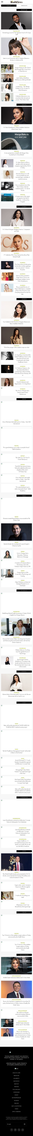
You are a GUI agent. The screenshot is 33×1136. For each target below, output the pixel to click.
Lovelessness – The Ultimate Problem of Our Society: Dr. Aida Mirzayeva (23, 88)
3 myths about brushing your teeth (22, 896)
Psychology (16, 611)
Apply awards (16, 1111)
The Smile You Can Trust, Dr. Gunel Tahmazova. (23, 458)
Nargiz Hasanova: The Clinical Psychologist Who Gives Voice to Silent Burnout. (23, 69)
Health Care (16, 56)
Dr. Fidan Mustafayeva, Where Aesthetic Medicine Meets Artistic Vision (16, 128)
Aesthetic (16, 345)
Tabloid (16, 933)
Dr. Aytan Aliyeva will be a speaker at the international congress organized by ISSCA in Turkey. (23, 165)
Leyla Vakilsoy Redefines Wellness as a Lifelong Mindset (23, 79)
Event (16, 723)
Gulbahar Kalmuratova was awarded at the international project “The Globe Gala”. (23, 98)
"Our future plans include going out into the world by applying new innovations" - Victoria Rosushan (23, 266)
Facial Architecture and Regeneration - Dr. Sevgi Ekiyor (23, 383)
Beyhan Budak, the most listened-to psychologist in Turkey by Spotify (16, 545)
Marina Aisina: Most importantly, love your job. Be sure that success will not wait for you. (16, 695)
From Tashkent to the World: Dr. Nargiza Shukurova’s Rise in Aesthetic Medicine (16, 322)
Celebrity (16, 227)
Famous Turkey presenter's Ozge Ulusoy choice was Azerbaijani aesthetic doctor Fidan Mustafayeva (23, 278)
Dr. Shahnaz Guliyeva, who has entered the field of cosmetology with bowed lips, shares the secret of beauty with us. (23, 371)
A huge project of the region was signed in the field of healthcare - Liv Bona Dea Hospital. (22, 198)
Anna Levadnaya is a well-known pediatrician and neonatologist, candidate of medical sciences (23, 176)
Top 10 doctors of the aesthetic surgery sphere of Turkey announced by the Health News (16, 936)
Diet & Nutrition (16, 975)
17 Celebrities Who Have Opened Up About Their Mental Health (17, 256)
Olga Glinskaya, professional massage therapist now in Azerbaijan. (22, 583)
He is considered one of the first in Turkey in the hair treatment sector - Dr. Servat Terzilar (23, 187)
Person (16, 516)
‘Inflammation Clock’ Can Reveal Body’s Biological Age (22, 906)
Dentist (17, 420)
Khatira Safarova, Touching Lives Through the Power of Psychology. (23, 651)
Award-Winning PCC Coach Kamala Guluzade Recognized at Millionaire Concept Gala (22, 762)
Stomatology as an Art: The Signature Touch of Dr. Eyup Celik (16, 33)
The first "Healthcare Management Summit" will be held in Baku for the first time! (16, 752)
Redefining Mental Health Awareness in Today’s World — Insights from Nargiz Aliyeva (16, 614)
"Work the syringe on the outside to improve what (16, 347)
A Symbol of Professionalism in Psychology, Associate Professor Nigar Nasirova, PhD (23, 564)
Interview (16, 692)
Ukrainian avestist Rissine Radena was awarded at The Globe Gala (16, 519)
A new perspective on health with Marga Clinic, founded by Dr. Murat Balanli (16, 154)
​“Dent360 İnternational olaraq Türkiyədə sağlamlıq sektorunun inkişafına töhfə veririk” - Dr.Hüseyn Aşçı (23, 468)
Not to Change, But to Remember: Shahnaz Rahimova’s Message (22, 555)
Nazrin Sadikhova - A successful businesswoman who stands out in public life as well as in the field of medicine (23, 843)
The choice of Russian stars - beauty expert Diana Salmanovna (23, 392)
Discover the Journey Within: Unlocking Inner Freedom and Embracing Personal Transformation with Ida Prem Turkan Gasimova (16, 640)
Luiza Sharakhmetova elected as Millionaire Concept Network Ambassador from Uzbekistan (16, 821)
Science (16, 872)
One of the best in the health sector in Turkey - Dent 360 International (16, 423)
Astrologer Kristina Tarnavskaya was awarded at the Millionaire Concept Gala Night (23, 781)
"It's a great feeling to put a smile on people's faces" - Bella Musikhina (16, 448)
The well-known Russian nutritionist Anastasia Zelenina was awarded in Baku (22, 1014)
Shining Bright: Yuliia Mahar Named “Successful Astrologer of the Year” (23, 771)
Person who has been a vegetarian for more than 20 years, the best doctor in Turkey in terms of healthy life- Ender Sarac (16, 1003)
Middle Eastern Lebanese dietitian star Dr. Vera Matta (16, 977)
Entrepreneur (16, 818)
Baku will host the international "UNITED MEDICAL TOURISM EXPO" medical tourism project (16, 726)
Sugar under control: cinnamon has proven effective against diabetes (23, 886)
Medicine (16, 125)
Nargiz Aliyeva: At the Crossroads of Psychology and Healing (23, 574)
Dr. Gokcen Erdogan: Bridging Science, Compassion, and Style (16, 230)
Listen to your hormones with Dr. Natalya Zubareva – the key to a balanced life (16, 59)
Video (16, 1108)
